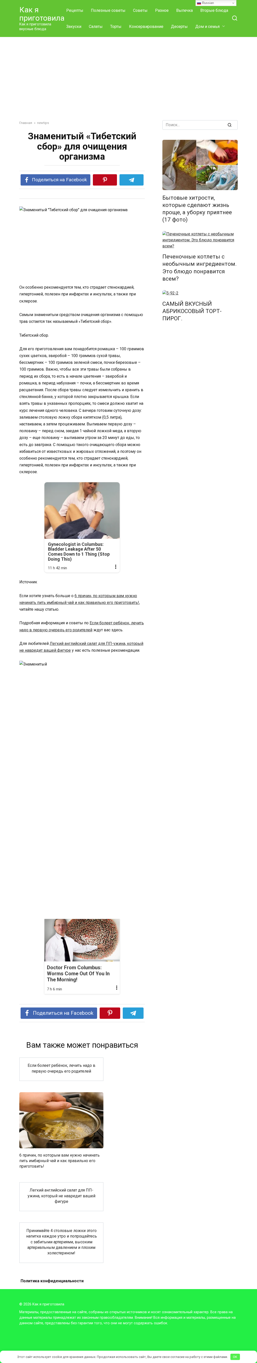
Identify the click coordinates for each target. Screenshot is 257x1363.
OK (235, 1357)
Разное (162, 10)
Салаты (96, 26)
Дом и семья (207, 26)
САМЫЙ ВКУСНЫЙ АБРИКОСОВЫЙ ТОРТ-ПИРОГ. (192, 311)
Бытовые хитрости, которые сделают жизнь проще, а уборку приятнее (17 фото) (197, 208)
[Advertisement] (128, 82)
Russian (207, 3)
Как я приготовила (42, 13)
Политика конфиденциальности (52, 1281)
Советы (140, 10)
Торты (115, 26)
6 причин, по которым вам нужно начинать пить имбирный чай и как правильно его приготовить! (59, 1161)
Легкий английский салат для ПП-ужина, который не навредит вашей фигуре (61, 1196)
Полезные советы (108, 10)
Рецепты (74, 10)
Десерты (179, 26)
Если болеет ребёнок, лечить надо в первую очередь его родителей (61, 1068)
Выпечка (184, 10)
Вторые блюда (214, 10)
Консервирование (146, 26)
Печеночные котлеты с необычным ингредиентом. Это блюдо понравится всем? (199, 267)
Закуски (73, 26)
